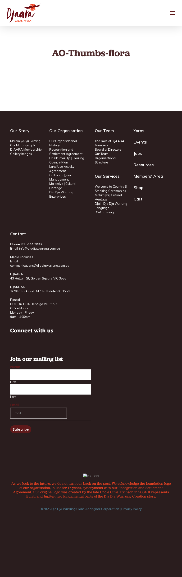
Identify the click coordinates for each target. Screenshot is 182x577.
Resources (144, 164)
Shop (138, 187)
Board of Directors (108, 149)
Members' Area (148, 176)
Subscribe (21, 429)
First (13, 382)
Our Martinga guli (22, 145)
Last (13, 397)
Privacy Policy (131, 509)
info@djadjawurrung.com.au (39, 248)
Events (140, 142)
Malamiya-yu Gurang (25, 141)
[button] (172, 13)
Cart (138, 198)
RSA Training (104, 212)
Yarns (139, 130)
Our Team (102, 154)
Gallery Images (21, 154)
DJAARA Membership (26, 149)
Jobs (138, 153)
